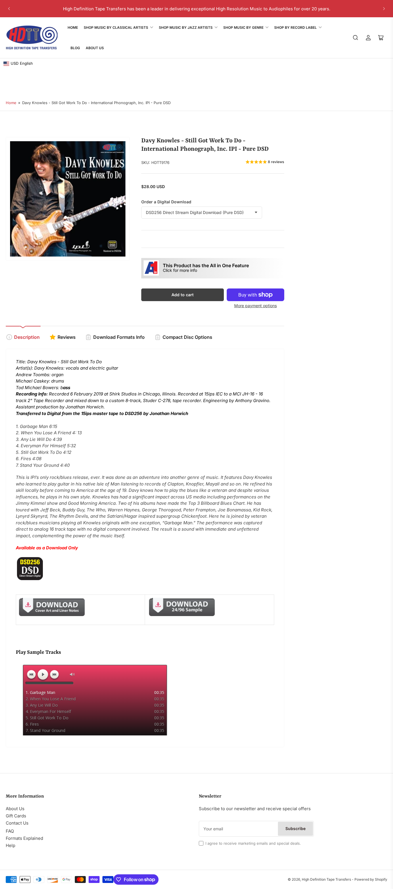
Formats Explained (24, 838)
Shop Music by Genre (243, 27)
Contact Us (17, 823)
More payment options (255, 305)
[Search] (355, 37)
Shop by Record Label (295, 27)
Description (27, 337)
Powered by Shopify (370, 879)
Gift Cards (16, 816)
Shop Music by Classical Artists (116, 27)
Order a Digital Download (166, 201)
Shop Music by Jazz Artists (186, 27)
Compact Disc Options (187, 337)
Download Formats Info (119, 337)
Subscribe (295, 828)
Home (73, 27)
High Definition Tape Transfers (326, 879)
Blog (75, 48)
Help (10, 845)
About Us (95, 48)
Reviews (67, 337)
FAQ (10, 831)
